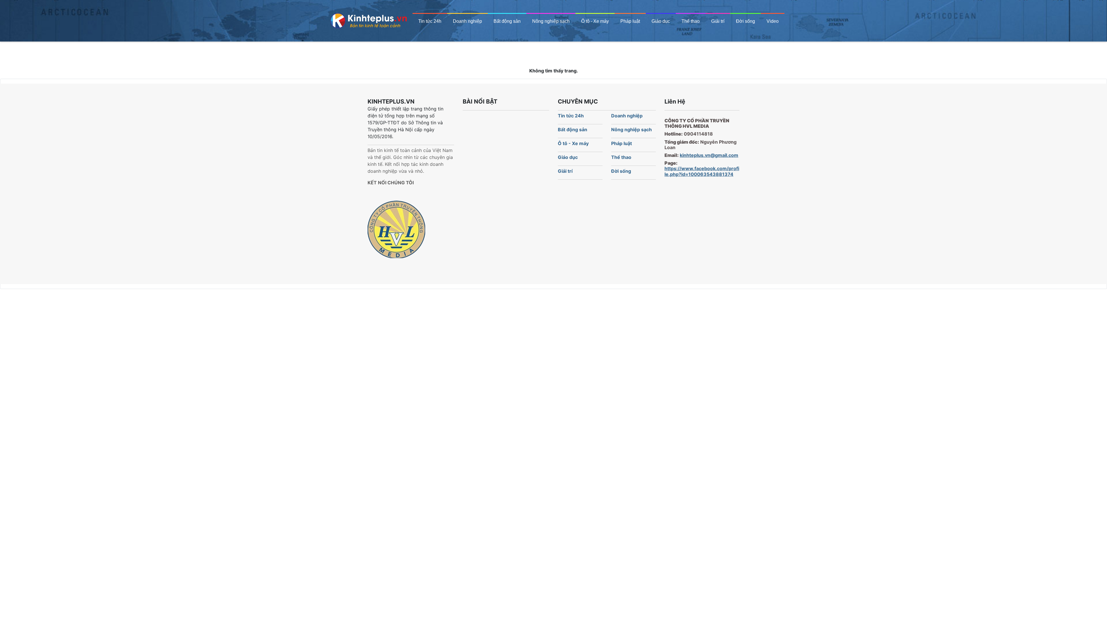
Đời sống (745, 21)
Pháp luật (630, 21)
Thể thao (690, 21)
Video (773, 21)
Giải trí (717, 21)
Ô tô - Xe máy (595, 21)
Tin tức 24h (429, 21)
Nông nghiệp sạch (551, 21)
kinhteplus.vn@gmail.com (709, 155)
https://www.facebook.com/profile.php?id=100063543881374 (701, 171)
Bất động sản (507, 21)
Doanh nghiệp (467, 21)
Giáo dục (661, 21)
